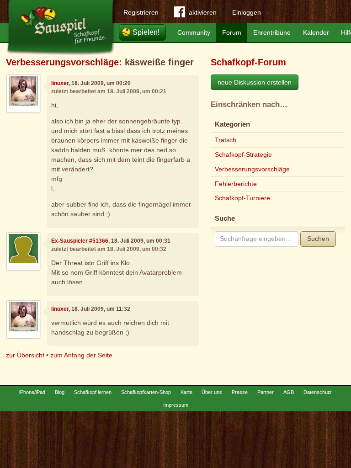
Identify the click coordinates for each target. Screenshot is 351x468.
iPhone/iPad (32, 392)
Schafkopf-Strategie (243, 154)
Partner (265, 392)
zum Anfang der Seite (81, 355)
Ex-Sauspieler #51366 (79, 241)
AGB (288, 392)
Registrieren (141, 12)
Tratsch (225, 140)
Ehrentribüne (272, 32)
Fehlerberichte (236, 183)
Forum (231, 32)
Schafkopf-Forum (248, 62)
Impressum (175, 405)
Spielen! (146, 32)
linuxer (60, 83)
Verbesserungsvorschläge (62, 62)
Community (193, 32)
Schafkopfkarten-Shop (146, 392)
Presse (240, 392)
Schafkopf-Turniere (242, 198)
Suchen (318, 238)
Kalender (316, 32)
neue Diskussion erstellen (255, 82)
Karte (186, 392)
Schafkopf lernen (93, 392)
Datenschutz (317, 392)
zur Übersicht (25, 355)
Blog (59, 392)
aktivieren (203, 12)
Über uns (212, 392)
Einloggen (246, 12)
